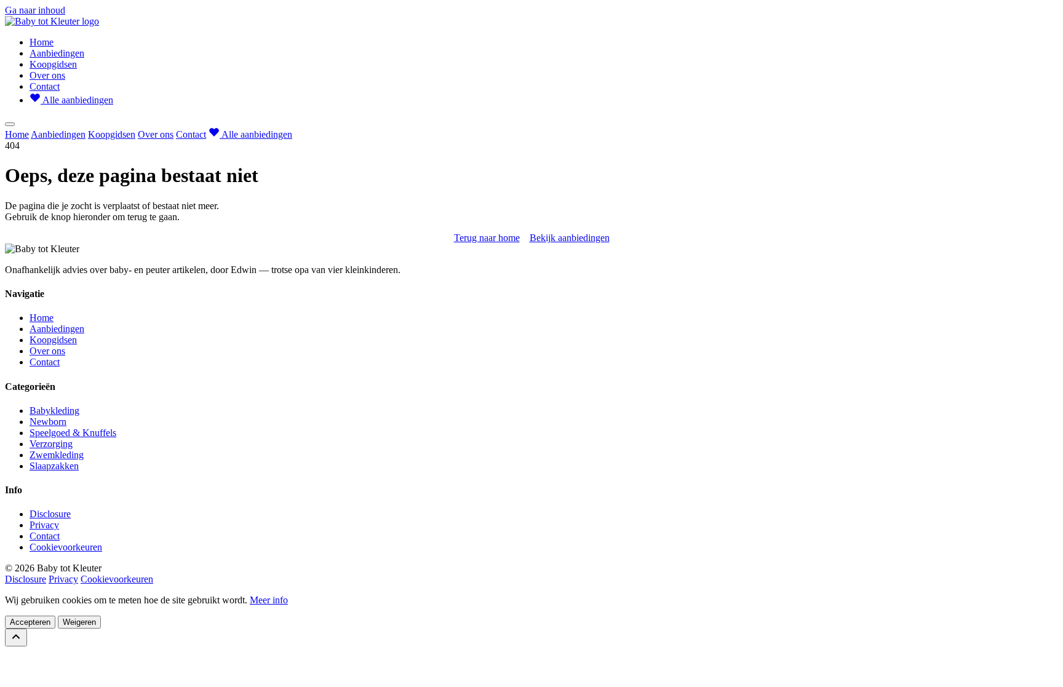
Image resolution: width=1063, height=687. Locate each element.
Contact (45, 86)
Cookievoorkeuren (66, 547)
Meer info (269, 600)
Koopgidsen (53, 64)
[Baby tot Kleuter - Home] (52, 21)
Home (42, 42)
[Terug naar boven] (16, 637)
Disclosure (50, 514)
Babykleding (54, 410)
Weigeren (79, 622)
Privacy (44, 525)
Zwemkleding (57, 455)
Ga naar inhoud (35, 10)
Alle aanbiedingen (77, 100)
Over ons (47, 75)
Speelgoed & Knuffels (73, 432)
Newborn (48, 421)
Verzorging (51, 444)
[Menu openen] (10, 124)
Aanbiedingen (57, 53)
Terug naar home (487, 237)
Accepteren (30, 622)
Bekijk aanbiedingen (570, 237)
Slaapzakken (54, 466)
